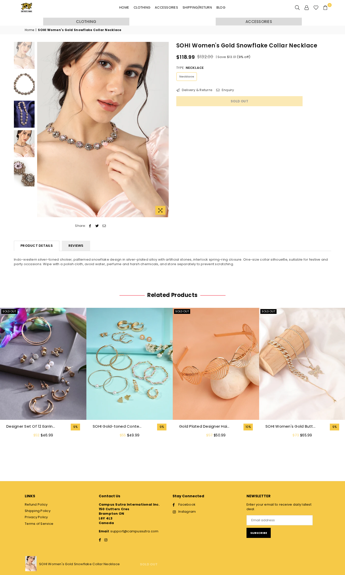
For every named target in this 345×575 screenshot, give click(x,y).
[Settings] (306, 7)
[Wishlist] (316, 7)
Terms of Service (39, 523)
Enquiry (227, 90)
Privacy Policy (36, 517)
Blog (220, 7)
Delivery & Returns (196, 90)
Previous (41, 129)
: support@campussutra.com (134, 531)
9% (75, 427)
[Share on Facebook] (90, 226)
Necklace (186, 76)
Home (124, 7)
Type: (190, 68)
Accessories (166, 7)
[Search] (297, 7)
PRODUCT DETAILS (36, 245)
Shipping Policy (38, 510)
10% (248, 427)
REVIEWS (76, 245)
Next (164, 129)
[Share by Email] (104, 226)
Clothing (142, 7)
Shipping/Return (197, 7)
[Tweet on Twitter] (97, 226)
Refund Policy (36, 504)
